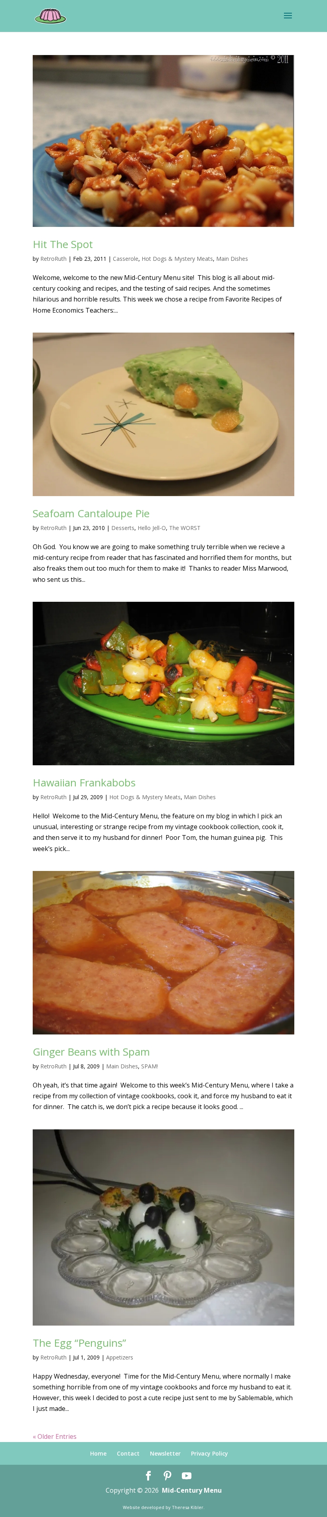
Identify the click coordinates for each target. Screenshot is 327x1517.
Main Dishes (232, 258)
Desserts (122, 528)
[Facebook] (148, 1476)
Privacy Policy (209, 1453)
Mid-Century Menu (192, 1490)
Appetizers (119, 1357)
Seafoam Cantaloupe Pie (91, 513)
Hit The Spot (63, 244)
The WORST (185, 528)
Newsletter (165, 1453)
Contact (128, 1453)
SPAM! (149, 1066)
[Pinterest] (167, 1476)
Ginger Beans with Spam (91, 1051)
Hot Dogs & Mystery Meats (177, 258)
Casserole (125, 258)
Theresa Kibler (187, 1507)
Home (98, 1453)
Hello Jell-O (152, 528)
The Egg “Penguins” (79, 1343)
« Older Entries (55, 1436)
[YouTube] (186, 1476)
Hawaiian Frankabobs (84, 782)
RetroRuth (53, 258)
